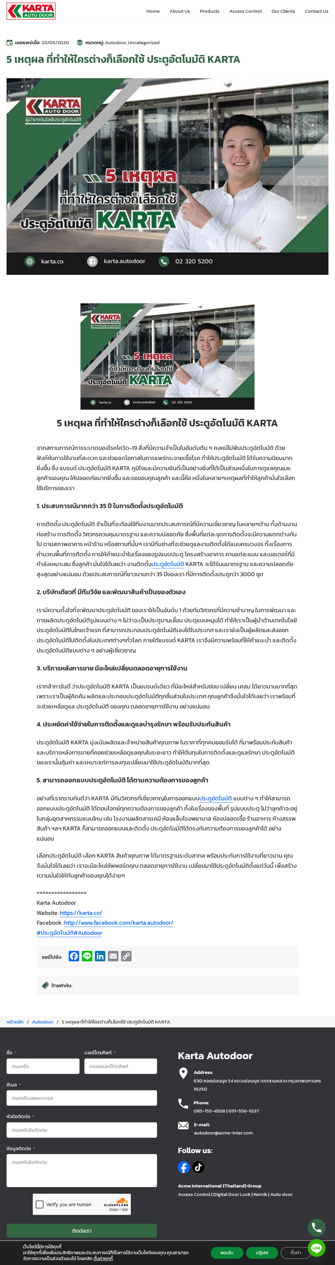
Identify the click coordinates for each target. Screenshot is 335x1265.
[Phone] (317, 1228)
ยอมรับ (227, 1252)
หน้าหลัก (15, 1021)
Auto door (281, 1194)
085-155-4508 (209, 1110)
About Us (179, 11)
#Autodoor (88, 932)
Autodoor (115, 42)
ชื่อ (9, 1052)
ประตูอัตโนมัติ (167, 564)
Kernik (260, 1194)
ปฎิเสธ (262, 1252)
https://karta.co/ (81, 912)
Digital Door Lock (232, 1194)
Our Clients (283, 11)
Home (153, 11)
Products (210, 11)
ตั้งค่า (296, 1252)
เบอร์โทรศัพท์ (98, 1052)
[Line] (317, 1248)
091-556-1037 (243, 1110)
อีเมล (12, 1084)
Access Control (245, 11)
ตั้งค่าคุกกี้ (103, 1259)
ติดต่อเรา (82, 1231)
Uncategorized (144, 42)
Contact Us (316, 11)
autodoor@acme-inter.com (223, 1132)
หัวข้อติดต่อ (18, 1116)
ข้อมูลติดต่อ (19, 1148)
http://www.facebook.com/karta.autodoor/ (118, 922)
